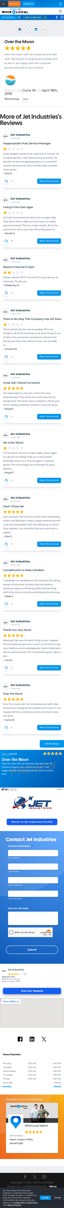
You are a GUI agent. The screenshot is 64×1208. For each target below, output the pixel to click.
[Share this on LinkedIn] (36, 29)
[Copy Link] (44, 29)
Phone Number (15, 898)
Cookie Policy (19, 1203)
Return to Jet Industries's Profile (32, 821)
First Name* (13, 858)
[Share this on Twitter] (28, 29)
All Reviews (52, 743)
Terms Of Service (14, 1205)
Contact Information (20, 846)
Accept (45, 1198)
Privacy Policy (32, 1203)
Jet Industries (20, 134)
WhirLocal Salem (36, 1125)
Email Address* (15, 885)
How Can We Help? (19, 908)
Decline (58, 1198)
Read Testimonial (49, 181)
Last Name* (13, 871)
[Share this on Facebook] (19, 29)
